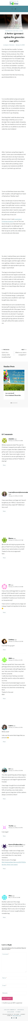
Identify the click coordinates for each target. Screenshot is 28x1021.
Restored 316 (17, 1015)
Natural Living (18, 30)
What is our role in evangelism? (20, 352)
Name (4, 978)
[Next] (23, 386)
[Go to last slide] (5, 386)
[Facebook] (12, 1018)
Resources (21, 1009)
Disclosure (10, 1011)
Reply (4, 465)
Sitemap (18, 1011)
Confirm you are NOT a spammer (12, 1003)
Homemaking (8, 30)
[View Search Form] (12, 9)
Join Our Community (10, 1009)
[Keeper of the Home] (14, 3)
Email (4, 985)
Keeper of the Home (9, 45)
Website (4, 993)
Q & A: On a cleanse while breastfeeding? (6, 353)
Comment (5, 954)
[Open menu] (15, 9)
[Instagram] (16, 1018)
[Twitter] (14, 1018)
